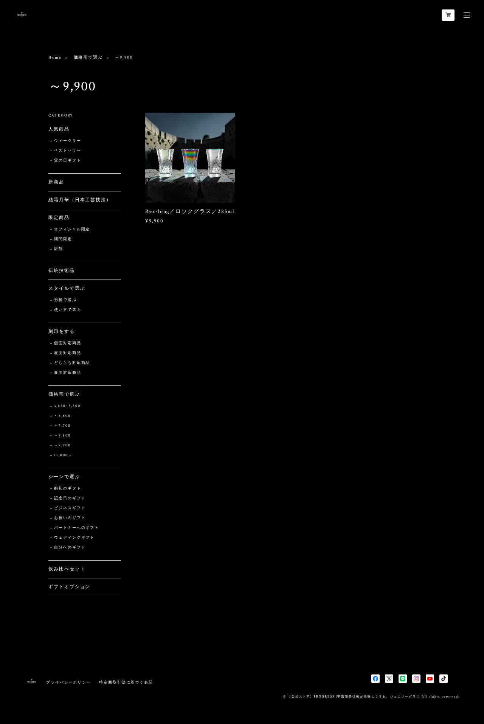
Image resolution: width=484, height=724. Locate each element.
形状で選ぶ (65, 300)
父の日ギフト (67, 160)
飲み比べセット (66, 569)
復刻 (58, 249)
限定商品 (59, 218)
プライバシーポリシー (68, 682)
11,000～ (63, 455)
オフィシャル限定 (72, 229)
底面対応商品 (67, 353)
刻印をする (61, 331)
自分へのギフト (69, 547)
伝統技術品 (61, 270)
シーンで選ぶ (64, 477)
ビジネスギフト (69, 508)
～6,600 (62, 415)
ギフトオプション (69, 587)
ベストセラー (67, 150)
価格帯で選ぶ (88, 57)
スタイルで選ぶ (66, 288)
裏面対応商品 (67, 372)
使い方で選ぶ (67, 310)
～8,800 (62, 435)
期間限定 (63, 239)
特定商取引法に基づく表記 (126, 682)
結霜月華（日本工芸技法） (80, 200)
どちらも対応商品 (72, 362)
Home (55, 57)
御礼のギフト (67, 488)
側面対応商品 (67, 343)
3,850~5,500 (67, 406)
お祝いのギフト (69, 518)
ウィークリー (67, 140)
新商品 (56, 182)
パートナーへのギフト (76, 527)
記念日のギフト (69, 498)
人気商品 (59, 129)
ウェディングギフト (74, 537)
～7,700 (62, 425)
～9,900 (62, 445)
